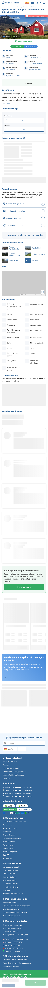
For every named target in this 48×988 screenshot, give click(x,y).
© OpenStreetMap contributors (36, 295)
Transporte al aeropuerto (12, 838)
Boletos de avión (9, 835)
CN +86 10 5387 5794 (14, 948)
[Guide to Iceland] (10, 2)
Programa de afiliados (11, 966)
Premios (6, 765)
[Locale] (27, 3)
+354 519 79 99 (11, 931)
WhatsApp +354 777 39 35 (15, 951)
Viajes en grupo (8, 845)
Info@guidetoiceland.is (13, 928)
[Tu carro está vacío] (40, 3)
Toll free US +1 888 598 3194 (16, 939)
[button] (24, 27)
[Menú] (44, 3)
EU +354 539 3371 (12, 945)
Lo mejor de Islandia (10, 887)
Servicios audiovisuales (11, 909)
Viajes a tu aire (8, 825)
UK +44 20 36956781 (13, 942)
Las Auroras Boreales (10, 884)
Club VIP (6, 855)
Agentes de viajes (9, 902)
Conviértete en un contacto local (15, 960)
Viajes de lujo (8, 848)
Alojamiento (7, 831)
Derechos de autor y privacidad (14, 771)
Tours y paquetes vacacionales (14, 821)
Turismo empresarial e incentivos (15, 912)
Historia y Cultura (9, 877)
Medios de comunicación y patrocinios (17, 906)
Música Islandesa (9, 880)
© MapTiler (24, 295)
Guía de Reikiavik (9, 874)
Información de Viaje (10, 870)
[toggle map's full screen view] (42, 292)
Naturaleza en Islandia (11, 867)
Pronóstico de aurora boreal (13, 894)
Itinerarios (6, 890)
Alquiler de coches (10, 828)
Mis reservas (7, 858)
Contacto (6, 778)
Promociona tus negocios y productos (17, 963)
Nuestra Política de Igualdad (13, 775)
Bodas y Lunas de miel (11, 916)
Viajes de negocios (10, 852)
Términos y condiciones (11, 768)
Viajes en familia (9, 842)
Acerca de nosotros (10, 761)
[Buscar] (37, 3)
